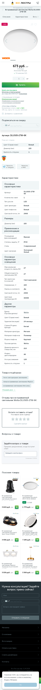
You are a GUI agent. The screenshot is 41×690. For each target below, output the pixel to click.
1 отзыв (29, 502)
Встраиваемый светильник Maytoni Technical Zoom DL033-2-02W (10, 566)
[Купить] (17, 507)
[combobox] (6, 125)
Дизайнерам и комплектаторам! (13, 101)
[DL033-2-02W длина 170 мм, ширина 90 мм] (10, 553)
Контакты (5, 662)
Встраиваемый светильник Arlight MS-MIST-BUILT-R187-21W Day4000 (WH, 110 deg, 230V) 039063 (30, 534)
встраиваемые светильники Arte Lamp (16, 386)
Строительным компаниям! (11, 103)
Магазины (5, 628)
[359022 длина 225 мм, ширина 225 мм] (30, 486)
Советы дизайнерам (9, 655)
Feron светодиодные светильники (15, 377)
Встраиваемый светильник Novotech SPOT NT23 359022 (29, 497)
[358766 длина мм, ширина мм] (30, 553)
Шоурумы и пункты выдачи (11, 92)
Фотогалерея (7, 641)
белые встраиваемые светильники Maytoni (18, 382)
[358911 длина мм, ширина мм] (10, 486)
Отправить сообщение (20, 618)
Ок (20, 685)
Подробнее (23, 94)
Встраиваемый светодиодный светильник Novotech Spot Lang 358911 (9, 498)
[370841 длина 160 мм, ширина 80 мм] (10, 521)
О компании (6, 634)
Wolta (26, 312)
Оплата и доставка (9, 648)
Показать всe (7, 390)
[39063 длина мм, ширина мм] (30, 521)
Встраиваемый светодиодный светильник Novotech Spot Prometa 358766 (29, 566)
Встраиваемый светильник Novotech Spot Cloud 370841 (9, 532)
